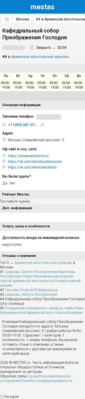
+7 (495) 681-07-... (23, 124)
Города (33, 376)
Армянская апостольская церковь (40, 57)
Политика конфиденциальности (46, 381)
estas (42, 6)
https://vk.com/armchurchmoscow (35, 161)
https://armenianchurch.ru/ (28, 156)
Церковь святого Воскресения (31, 294)
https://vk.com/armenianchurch (32, 167)
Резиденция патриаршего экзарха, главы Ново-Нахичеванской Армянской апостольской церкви (42, 310)
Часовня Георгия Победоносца (31, 290)
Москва (22, 19)
